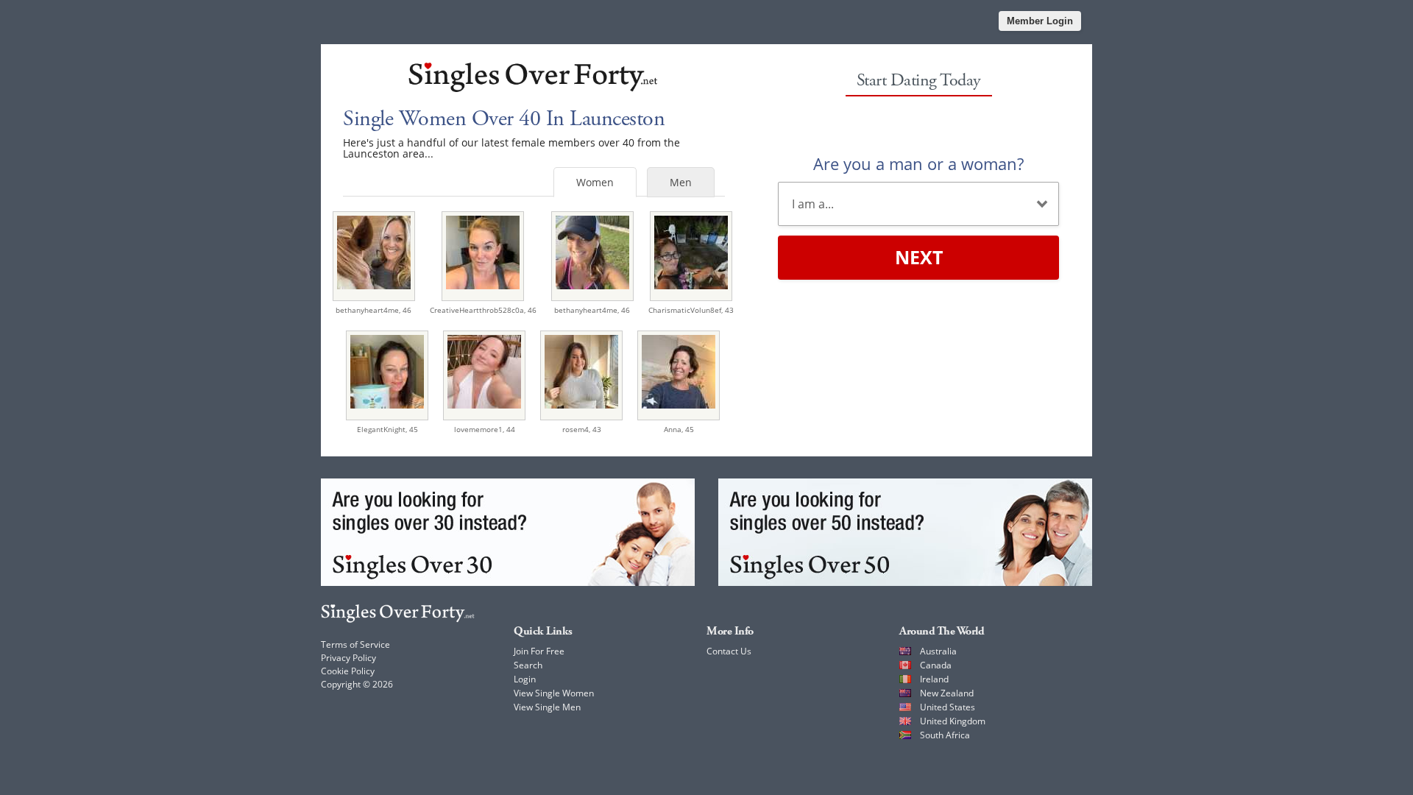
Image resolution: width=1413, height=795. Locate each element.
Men (681, 182)
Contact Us (728, 651)
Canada (936, 665)
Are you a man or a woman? (918, 163)
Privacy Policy (348, 657)
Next (919, 256)
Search (528, 665)
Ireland (934, 679)
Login (525, 679)
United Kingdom (952, 721)
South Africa (945, 735)
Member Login (1040, 20)
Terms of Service (355, 644)
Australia (938, 651)
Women (595, 182)
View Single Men (547, 707)
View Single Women (554, 693)
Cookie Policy (348, 671)
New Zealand (947, 693)
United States (947, 707)
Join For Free (539, 651)
